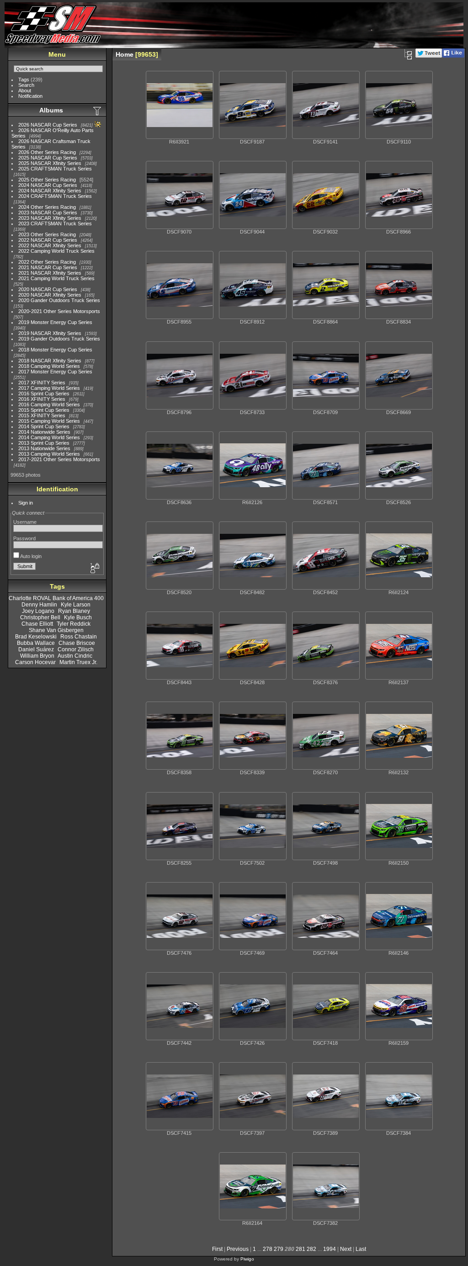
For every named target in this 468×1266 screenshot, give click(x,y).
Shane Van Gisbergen (56, 630)
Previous (238, 1249)
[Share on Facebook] (453, 56)
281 (300, 1249)
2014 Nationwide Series (44, 432)
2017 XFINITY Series (41, 382)
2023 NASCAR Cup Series (47, 212)
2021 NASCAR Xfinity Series (49, 273)
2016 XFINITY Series (41, 399)
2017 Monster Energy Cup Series (55, 371)
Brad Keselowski (36, 636)
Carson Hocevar (35, 662)
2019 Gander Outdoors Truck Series (59, 338)
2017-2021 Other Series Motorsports (59, 459)
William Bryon (37, 656)
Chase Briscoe (76, 643)
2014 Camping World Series (49, 437)
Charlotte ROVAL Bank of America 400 (56, 598)
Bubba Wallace (36, 643)
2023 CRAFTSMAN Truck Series (55, 223)
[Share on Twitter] (428, 56)
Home (124, 54)
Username (25, 522)
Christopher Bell (40, 617)
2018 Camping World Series (49, 366)
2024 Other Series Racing (47, 207)
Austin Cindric (75, 656)
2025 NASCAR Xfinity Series (49, 163)
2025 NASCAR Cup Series (47, 157)
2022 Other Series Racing (47, 262)
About (24, 90)
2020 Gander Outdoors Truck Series (59, 300)
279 (278, 1249)
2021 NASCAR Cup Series (47, 267)
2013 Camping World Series (49, 454)
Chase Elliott (37, 624)
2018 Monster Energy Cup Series (55, 349)
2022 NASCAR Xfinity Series (49, 245)
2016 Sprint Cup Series (43, 393)
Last (361, 1249)
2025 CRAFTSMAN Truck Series (55, 168)
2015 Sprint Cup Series (43, 410)
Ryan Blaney (74, 611)
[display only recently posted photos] (98, 111)
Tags (23, 79)
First (217, 1249)
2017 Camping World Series (49, 388)
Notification (30, 96)
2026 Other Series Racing (47, 152)
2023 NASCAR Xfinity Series (49, 218)
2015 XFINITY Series (41, 415)
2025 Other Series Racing (47, 179)
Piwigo (247, 1258)
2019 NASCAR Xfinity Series (49, 333)
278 (267, 1249)
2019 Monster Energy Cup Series (55, 322)
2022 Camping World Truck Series (56, 251)
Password (24, 538)
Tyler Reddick (73, 624)
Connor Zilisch (76, 649)
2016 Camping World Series (49, 404)
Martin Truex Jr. (78, 662)
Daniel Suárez (36, 649)
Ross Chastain (78, 636)
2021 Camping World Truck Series (56, 278)
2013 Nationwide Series (44, 448)
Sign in (25, 502)
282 (311, 1249)
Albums (51, 110)
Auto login (30, 556)
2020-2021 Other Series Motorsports (59, 311)
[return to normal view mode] (408, 54)
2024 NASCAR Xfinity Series (49, 190)
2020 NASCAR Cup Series (47, 289)
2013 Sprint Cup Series (43, 443)
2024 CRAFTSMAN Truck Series (55, 196)
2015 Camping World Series (49, 421)
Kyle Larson (75, 604)
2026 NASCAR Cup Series (47, 125)
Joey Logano (38, 611)
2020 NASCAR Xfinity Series (49, 295)
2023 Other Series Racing (47, 234)
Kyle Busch (78, 617)
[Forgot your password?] (94, 568)
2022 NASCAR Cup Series (47, 240)
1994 (329, 1249)
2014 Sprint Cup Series (43, 426)
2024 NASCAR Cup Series (47, 185)
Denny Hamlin (39, 604)
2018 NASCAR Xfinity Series (49, 360)
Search (26, 85)
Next (345, 1249)
